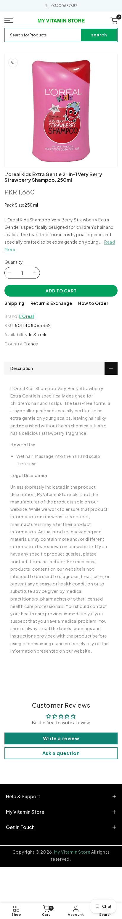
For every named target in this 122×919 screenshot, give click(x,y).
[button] (10, 20)
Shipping (14, 303)
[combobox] (43, 35)
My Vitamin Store (72, 851)
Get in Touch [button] (20, 827)
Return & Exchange (51, 303)
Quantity (13, 262)
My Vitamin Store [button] (25, 812)
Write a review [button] (61, 738)
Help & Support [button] (23, 796)
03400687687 (64, 6)
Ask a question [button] (61, 753)
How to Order (93, 303)
